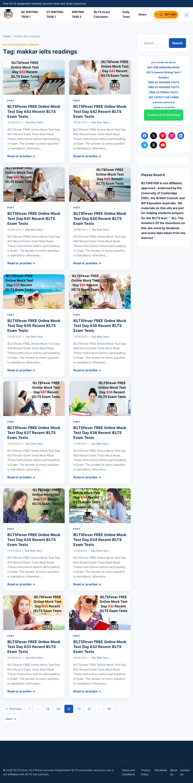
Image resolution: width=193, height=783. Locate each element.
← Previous (14, 709)
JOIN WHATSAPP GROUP (163, 102)
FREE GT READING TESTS (163, 87)
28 (48, 709)
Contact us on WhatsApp (163, 114)
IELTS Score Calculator (102, 14)
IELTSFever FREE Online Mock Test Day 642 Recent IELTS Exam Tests (99, 111)
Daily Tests (126, 14)
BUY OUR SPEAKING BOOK (164, 67)
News (142, 14)
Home (6, 36)
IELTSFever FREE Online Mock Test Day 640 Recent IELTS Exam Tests (99, 218)
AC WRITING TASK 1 (29, 14)
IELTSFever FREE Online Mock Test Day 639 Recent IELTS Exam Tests (33, 325)
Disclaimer (161, 770)
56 (109, 709)
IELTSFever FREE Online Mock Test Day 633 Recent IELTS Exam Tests (33, 647)
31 (79, 709)
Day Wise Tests (34, 122)
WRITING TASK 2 (78, 14)
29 (58, 709)
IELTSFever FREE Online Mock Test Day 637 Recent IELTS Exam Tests (33, 432)
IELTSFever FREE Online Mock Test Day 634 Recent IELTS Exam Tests (99, 540)
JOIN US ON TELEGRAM (164, 107)
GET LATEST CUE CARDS (164, 97)
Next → (11, 719)
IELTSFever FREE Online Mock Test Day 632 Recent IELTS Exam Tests (99, 647)
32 (89, 709)
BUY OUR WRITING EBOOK (163, 62)
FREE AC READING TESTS (163, 82)
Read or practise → (21, 156)
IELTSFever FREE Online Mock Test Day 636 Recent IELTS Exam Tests (99, 432)
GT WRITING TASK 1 (54, 14)
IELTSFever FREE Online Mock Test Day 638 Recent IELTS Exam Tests (99, 325)
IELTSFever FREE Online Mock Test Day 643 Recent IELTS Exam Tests (33, 111)
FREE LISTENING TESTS (163, 92)
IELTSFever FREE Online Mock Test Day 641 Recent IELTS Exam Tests (33, 218)
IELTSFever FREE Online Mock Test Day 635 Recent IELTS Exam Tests (33, 540)
